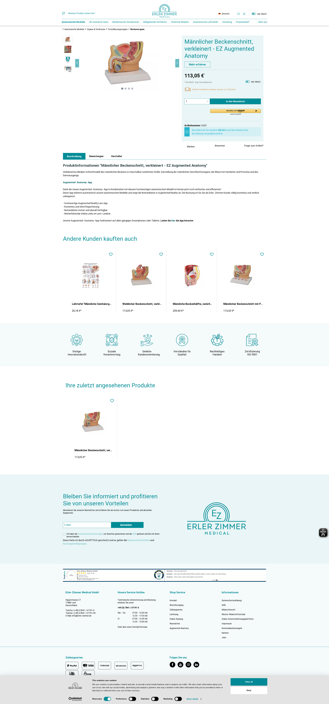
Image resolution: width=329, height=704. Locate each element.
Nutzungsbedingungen (74, 543)
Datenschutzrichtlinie (138, 540)
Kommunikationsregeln (232, 628)
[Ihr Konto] (244, 13)
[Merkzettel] (238, 13)
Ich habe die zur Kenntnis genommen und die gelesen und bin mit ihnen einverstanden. (112, 535)
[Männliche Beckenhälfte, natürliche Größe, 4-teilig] (191, 275)
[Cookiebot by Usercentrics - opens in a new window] (75, 699)
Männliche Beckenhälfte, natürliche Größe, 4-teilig (193, 303)
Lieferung (174, 614)
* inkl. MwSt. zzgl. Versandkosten (198, 82)
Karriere (225, 633)
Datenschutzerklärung (232, 600)
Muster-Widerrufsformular (233, 614)
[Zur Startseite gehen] (164, 11)
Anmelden (126, 524)
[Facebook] (174, 664)
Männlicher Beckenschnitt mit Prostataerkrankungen (243, 303)
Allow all (249, 682)
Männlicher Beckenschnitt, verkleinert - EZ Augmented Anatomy (94, 450)
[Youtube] (182, 664)
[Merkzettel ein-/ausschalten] (110, 254)
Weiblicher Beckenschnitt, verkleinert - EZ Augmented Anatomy (142, 303)
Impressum (227, 623)
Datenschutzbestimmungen (90, 534)
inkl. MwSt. (259, 13)
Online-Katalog (176, 619)
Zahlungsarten (176, 609)
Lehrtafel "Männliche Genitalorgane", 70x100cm (92, 303)
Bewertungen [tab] (96, 156)
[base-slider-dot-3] (129, 89)
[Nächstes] (177, 63)
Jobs (224, 637)
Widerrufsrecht (228, 609)
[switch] (132, 699)
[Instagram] (190, 664)
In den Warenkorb (235, 101)
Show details (192, 699)
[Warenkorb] (248, 13)
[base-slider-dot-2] (126, 89)
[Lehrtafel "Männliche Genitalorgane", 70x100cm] (90, 275)
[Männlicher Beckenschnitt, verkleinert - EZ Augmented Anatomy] (92, 422)
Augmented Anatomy (179, 628)
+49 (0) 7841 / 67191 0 (128, 607)
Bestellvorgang (176, 605)
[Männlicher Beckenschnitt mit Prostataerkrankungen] (242, 275)
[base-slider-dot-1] (122, 89)
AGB (134, 534)
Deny (249, 690)
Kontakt (173, 600)
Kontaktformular (139, 627)
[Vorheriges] (77, 63)
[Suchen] (63, 13)
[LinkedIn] (197, 664)
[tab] (74, 156)
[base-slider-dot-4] (132, 89)
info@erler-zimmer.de (81, 616)
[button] (235, 112)
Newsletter (175, 623)
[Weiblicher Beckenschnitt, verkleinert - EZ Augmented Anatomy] (141, 275)
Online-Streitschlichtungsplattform (238, 619)
